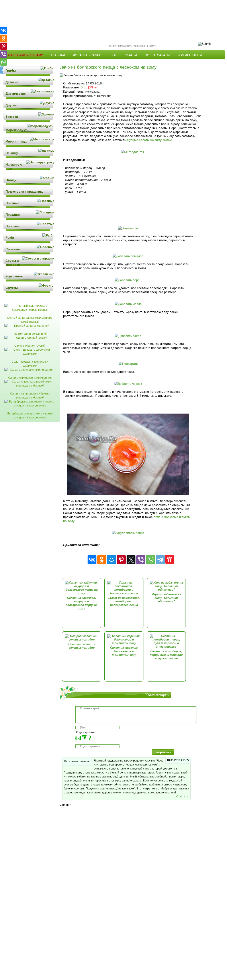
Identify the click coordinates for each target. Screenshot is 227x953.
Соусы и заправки (13, 262)
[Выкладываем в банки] (128, 494)
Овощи (11, 180)
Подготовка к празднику (24, 191)
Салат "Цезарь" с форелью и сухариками (30, 363)
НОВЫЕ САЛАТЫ (157, 55)
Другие (11, 105)
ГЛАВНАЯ (58, 55)
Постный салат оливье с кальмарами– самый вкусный (30, 319)
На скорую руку (14, 166)
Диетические (16, 93)
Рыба (10, 237)
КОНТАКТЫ (16, 62)
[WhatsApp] (150, 559)
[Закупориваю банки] (128, 533)
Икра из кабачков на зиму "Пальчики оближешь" (166, 598)
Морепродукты (17, 130)
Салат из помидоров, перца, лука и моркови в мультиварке (166, 655)
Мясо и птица (16, 141)
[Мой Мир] (111, 559)
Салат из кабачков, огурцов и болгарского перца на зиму (82, 603)
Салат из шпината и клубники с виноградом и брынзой (30, 395)
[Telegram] (160, 559)
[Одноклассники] (101, 559)
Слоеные (13, 249)
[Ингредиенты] (132, 152)
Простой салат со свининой (29, 333)
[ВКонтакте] (92, 559)
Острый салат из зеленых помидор (81, 645)
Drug (83, 87)
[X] (131, 559)
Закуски (12, 116)
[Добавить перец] (128, 280)
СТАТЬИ (131, 55)
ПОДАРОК (40, 62)
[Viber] (140, 559)
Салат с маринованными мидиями (30, 377)
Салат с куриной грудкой (29, 345)
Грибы (11, 70)
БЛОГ (112, 55)
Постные (12, 203)
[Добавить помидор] (128, 256)
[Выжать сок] (128, 228)
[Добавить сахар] (128, 336)
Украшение (14, 276)
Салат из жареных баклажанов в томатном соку (124, 651)
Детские (12, 82)
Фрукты (12, 287)
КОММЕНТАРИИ (190, 55)
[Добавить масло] (128, 304)
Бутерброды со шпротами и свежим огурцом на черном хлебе (30, 415)
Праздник (13, 214)
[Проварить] (128, 363)
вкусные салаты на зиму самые (149, 140)
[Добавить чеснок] (128, 383)
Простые (13, 226)
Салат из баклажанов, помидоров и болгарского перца (124, 601)
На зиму (12, 153)
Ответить (182, 796)
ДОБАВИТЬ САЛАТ (86, 55)
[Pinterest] (121, 559)
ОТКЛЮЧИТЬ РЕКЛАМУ (25, 55)
